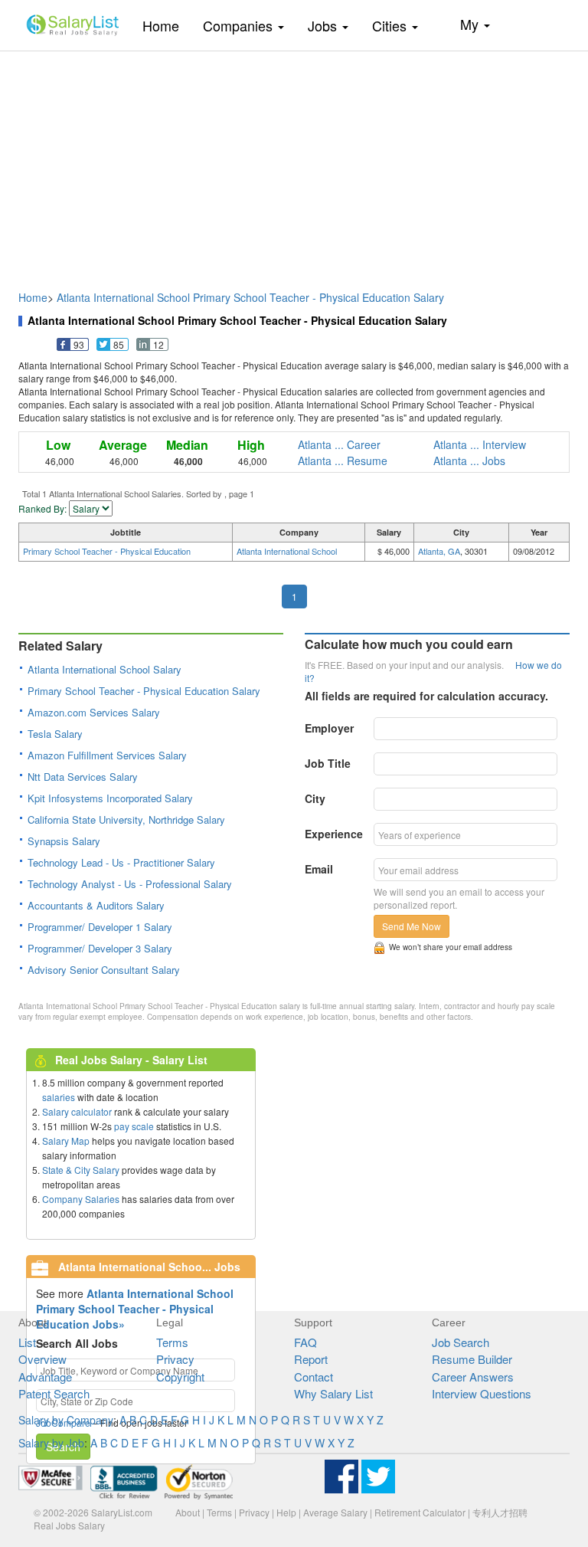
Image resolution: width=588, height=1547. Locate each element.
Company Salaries (80, 1198)
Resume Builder (472, 1359)
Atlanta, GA (439, 551)
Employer (329, 728)
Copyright (180, 1376)
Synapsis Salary (64, 841)
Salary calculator (77, 1111)
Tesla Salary (55, 733)
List (27, 1342)
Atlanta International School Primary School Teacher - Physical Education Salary (250, 297)
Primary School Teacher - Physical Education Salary (144, 690)
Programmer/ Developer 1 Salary (100, 926)
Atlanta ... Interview (479, 444)
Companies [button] (239, 25)
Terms (172, 1342)
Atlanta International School (287, 551)
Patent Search (54, 1393)
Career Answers (473, 1376)
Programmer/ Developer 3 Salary (100, 948)
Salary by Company (65, 1419)
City (315, 798)
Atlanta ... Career (339, 444)
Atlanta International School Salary (104, 669)
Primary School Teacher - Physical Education (107, 551)
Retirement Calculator (420, 1512)
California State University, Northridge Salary (126, 819)
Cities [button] (391, 25)
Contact (313, 1376)
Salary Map (66, 1140)
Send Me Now (411, 925)
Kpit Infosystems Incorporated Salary (110, 798)
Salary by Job (51, 1442)
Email (319, 869)
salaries (58, 1096)
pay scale (134, 1125)
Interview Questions (481, 1393)
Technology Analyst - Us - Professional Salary (130, 884)
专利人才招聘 (500, 1512)
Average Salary (335, 1512)
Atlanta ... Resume (342, 460)
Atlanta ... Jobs (469, 460)
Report (311, 1359)
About (187, 1512)
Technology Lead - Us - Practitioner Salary (121, 862)
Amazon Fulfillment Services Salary (107, 755)
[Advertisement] (294, 163)
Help (286, 1512)
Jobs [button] (324, 25)
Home (166, 25)
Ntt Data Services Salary (83, 776)
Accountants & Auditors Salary (96, 905)
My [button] (471, 24)
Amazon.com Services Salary (94, 712)
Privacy (175, 1359)
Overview (42, 1359)
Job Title (328, 763)
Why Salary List (333, 1393)
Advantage (45, 1376)
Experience (334, 833)
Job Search (460, 1342)
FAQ (305, 1342)
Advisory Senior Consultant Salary (104, 969)
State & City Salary (80, 1169)
